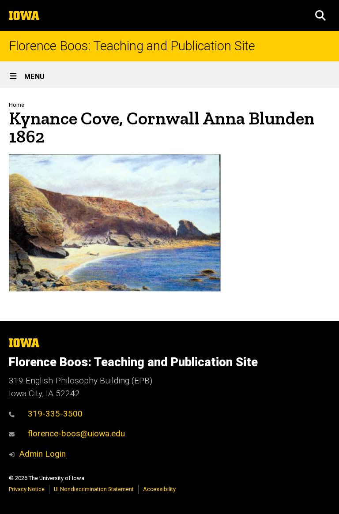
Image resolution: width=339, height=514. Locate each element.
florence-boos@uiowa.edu (76, 433)
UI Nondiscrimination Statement (94, 489)
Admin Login (42, 454)
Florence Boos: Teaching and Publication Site (132, 46)
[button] (320, 15)
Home (16, 104)
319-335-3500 (55, 414)
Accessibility (159, 489)
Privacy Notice (27, 489)
